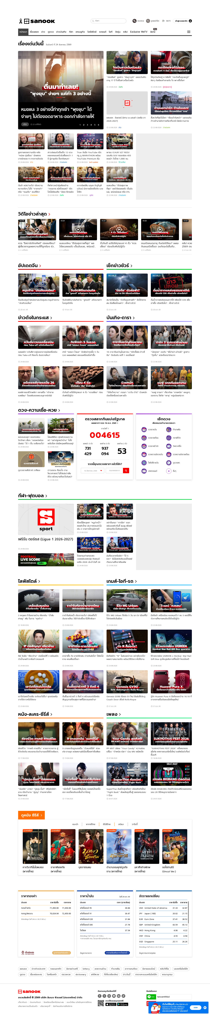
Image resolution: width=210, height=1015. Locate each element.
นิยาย (152, 31)
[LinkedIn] (119, 996)
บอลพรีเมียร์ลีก (181, 968)
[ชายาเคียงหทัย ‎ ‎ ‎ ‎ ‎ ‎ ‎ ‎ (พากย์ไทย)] (63, 846)
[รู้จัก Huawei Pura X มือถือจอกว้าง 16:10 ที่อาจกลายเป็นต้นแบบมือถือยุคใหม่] (171, 681)
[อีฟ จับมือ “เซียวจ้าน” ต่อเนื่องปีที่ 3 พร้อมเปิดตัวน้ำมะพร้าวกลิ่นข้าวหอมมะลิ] (38, 641)
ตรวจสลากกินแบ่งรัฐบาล (105, 419)
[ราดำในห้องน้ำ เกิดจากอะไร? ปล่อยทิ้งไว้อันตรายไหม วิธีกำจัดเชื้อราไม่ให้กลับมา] (83, 600)
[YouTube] (114, 996)
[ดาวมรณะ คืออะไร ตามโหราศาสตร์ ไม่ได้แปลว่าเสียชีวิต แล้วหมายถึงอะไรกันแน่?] (61, 459)
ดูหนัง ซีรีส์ (30, 815)
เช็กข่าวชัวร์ (118, 265)
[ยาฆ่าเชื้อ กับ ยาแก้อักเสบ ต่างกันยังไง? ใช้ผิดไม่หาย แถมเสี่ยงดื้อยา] (83, 641)
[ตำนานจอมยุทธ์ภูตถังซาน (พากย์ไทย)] (119, 846)
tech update (93, 162)
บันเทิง (121, 87)
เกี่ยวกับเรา (22, 1002)
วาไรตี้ (135, 824)
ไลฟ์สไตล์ (91, 31)
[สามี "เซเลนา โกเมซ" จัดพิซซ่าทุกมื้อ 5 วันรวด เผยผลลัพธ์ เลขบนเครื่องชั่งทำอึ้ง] (83, 337)
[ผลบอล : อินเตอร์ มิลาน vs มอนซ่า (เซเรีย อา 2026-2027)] (127, 103)
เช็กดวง (163, 419)
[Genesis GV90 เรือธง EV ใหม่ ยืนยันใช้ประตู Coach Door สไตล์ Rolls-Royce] (127, 681)
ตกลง (196, 1007)
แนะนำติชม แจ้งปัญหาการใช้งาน (79, 1002)
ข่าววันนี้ (126, 974)
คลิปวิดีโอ (164, 968)
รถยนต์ (102, 31)
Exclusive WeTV (138, 31)
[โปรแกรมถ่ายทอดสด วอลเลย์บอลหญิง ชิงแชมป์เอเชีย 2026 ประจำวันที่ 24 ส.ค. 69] (90, 545)
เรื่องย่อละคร (36, 974)
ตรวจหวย (66, 974)
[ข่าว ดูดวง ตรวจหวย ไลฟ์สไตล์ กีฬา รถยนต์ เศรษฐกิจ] (36, 21)
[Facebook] (99, 996)
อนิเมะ (121, 824)
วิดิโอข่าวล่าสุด (32, 213)
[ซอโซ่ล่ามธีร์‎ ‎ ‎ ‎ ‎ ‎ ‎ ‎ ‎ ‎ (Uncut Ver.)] (174, 846)
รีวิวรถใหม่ (122, 162)
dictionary (80, 974)
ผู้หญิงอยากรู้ (167, 87)
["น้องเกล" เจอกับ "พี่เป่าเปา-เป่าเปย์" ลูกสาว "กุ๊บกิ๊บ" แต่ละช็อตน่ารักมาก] (171, 337)
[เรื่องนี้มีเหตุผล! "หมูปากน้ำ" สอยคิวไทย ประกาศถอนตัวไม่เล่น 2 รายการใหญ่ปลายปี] (90, 511)
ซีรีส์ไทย (107, 824)
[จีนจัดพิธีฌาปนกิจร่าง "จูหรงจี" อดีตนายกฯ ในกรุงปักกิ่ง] (83, 285)
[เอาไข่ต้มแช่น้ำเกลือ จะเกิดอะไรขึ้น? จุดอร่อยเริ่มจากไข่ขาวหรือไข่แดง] (38, 681)
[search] (126, 470)
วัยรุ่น (117, 31)
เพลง (112, 714)
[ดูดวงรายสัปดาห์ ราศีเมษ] (31, 459)
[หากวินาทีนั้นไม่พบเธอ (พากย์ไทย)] (35, 846)
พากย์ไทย (90, 824)
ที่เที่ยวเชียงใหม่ (111, 974)
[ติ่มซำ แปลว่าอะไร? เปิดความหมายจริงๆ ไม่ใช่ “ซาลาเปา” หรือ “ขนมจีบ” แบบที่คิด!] (31, 174)
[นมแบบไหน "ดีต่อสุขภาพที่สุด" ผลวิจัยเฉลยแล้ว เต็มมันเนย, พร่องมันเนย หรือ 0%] (120, 174)
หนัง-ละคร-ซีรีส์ (33, 714)
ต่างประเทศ (166, 127)
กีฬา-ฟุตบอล (31, 495)
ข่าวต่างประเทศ (38, 968)
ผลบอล (23, 968)
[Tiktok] (123, 996)
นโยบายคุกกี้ (45, 1006)
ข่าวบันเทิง (61, 31)
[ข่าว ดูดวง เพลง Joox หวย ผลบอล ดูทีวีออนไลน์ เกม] (29, 991)
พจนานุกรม (167, 974)
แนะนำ (75, 824)
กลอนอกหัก (55, 968)
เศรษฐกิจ (80, 31)
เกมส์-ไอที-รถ (120, 581)
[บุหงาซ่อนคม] (91, 846)
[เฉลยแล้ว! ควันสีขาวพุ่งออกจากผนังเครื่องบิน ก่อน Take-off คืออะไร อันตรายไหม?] (38, 337)
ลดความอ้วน (100, 968)
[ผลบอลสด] (46, 559)
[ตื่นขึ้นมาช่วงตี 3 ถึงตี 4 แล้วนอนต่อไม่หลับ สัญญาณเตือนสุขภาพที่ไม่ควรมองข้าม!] (83, 681)
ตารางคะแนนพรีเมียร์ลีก (146, 974)
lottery (86, 968)
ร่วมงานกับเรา (35, 1002)
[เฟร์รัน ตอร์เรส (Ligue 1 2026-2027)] (46, 519)
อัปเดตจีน (28, 265)
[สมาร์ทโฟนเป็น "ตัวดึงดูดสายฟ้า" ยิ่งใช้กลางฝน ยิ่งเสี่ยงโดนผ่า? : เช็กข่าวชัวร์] (127, 285)
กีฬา (71, 31)
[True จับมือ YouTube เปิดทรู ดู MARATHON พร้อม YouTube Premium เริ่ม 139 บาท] (90, 141)
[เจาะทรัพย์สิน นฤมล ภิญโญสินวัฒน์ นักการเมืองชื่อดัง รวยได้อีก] (90, 174)
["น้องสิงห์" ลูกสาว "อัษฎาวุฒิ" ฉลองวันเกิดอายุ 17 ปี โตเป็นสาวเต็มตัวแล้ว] (127, 62)
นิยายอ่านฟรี (72, 968)
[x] (104, 996)
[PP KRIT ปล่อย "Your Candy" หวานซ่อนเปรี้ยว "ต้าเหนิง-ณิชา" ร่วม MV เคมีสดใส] (127, 733)
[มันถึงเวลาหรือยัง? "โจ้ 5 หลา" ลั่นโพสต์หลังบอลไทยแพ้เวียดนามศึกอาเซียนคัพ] (120, 545)
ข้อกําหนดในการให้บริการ (62, 1006)
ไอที (110, 31)
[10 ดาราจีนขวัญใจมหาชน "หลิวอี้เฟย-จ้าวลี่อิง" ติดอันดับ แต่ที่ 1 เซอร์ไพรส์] (127, 337)
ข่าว (43, 31)
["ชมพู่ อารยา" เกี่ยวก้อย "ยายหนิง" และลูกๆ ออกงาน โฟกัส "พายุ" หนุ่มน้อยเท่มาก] (171, 377)
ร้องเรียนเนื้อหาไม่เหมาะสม (54, 1002)
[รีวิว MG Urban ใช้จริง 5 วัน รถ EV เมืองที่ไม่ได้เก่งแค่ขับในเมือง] (127, 600)
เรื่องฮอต (34, 31)
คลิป (125, 31)
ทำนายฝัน (115, 968)
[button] (93, 21)
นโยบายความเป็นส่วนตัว (28, 1006)
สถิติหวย (95, 974)
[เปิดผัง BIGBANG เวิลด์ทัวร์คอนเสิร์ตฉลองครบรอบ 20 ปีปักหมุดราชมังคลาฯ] (171, 774)
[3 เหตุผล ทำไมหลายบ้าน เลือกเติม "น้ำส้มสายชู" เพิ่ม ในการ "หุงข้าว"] (38, 600)
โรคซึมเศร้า (52, 974)
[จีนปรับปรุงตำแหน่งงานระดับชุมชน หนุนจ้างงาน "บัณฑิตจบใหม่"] (38, 285)
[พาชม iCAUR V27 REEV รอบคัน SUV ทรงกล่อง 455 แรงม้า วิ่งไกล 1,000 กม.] (120, 141)
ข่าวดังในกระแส (33, 317)
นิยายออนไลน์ (148, 968)
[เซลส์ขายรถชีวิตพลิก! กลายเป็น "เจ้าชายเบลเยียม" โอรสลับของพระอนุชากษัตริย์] (38, 377)
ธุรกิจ (91, 195)
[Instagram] (109, 996)
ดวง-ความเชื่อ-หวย (37, 410)
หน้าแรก (23, 31)
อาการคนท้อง (131, 968)
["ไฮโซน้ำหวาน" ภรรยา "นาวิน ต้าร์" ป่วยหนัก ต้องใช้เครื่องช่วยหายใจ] (127, 377)
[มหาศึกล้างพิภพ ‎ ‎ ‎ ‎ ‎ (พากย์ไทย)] (147, 846)
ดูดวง (51, 31)
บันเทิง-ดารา (119, 317)
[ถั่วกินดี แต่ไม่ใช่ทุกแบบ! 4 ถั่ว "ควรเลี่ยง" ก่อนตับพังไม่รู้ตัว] (83, 377)
